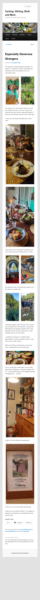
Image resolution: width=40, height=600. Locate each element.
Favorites (22, 34)
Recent (7, 34)
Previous (8, 44)
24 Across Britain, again (24, 529)
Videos (29, 34)
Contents (14, 34)
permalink (26, 531)
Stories (13, 38)
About (7, 38)
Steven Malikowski (10, 531)
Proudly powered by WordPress (20, 553)
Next (33, 44)
